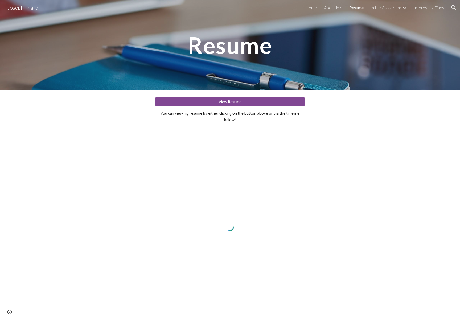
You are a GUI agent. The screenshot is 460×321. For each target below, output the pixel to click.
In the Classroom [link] (386, 7)
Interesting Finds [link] (429, 7)
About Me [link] (333, 7)
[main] (230, 45)
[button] (453, 7)
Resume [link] (356, 7)
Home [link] (311, 7)
